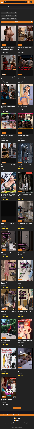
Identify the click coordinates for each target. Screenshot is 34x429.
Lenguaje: (8, 12)
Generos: (8, 15)
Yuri (20, 414)
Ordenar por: (8, 18)
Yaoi (15, 414)
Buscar (16, 21)
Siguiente (16, 408)
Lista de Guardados (27, 414)
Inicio (3, 414)
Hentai (9, 414)
